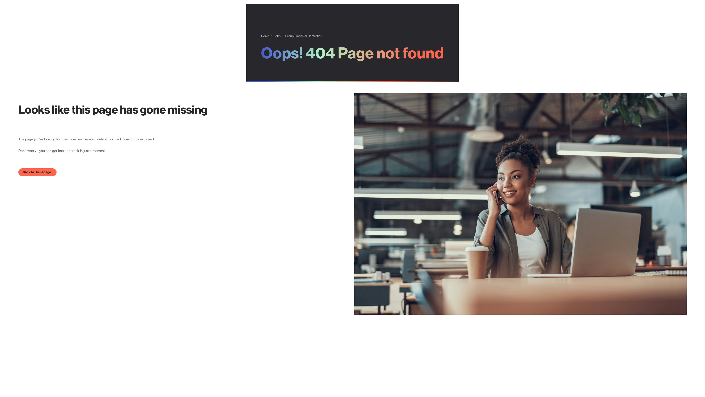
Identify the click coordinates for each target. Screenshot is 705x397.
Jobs (277, 36)
